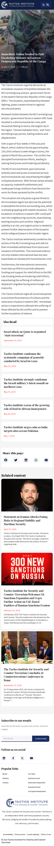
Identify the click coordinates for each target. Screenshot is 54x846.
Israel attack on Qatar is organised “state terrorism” (25, 333)
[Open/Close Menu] (43, 4)
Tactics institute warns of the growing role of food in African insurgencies (27, 406)
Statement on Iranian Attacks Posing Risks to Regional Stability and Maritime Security (26, 520)
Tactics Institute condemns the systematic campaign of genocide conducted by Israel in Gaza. (24, 357)
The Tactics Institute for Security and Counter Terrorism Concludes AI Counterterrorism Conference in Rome (26, 674)
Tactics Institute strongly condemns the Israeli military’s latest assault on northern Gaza (26, 383)
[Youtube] (31, 758)
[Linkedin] (4, 758)
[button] (6, 460)
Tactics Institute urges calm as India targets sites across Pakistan (26, 429)
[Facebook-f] (13, 758)
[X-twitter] (22, 758)
